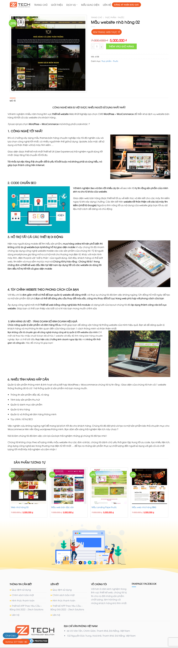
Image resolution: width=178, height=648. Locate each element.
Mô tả (13, 100)
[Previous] (10, 493)
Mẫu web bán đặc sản (62, 507)
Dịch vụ (71, 4)
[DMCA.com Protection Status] (35, 640)
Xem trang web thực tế (106, 31)
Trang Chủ (40, 4)
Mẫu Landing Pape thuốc (104, 507)
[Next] (168, 493)
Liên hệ (107, 4)
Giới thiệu (57, 4)
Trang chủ (96, 17)
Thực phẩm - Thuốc (114, 17)
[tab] (13, 100)
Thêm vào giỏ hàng (121, 46)
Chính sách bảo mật (23, 595)
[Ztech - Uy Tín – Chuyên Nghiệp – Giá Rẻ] (20, 4)
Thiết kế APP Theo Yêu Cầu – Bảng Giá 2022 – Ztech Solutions (26, 607)
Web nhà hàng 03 (20, 507)
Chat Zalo (10, 635)
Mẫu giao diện (90, 4)
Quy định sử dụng (21, 589)
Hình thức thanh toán (23, 600)
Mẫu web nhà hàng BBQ (144, 507)
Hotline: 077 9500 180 (16, 641)
